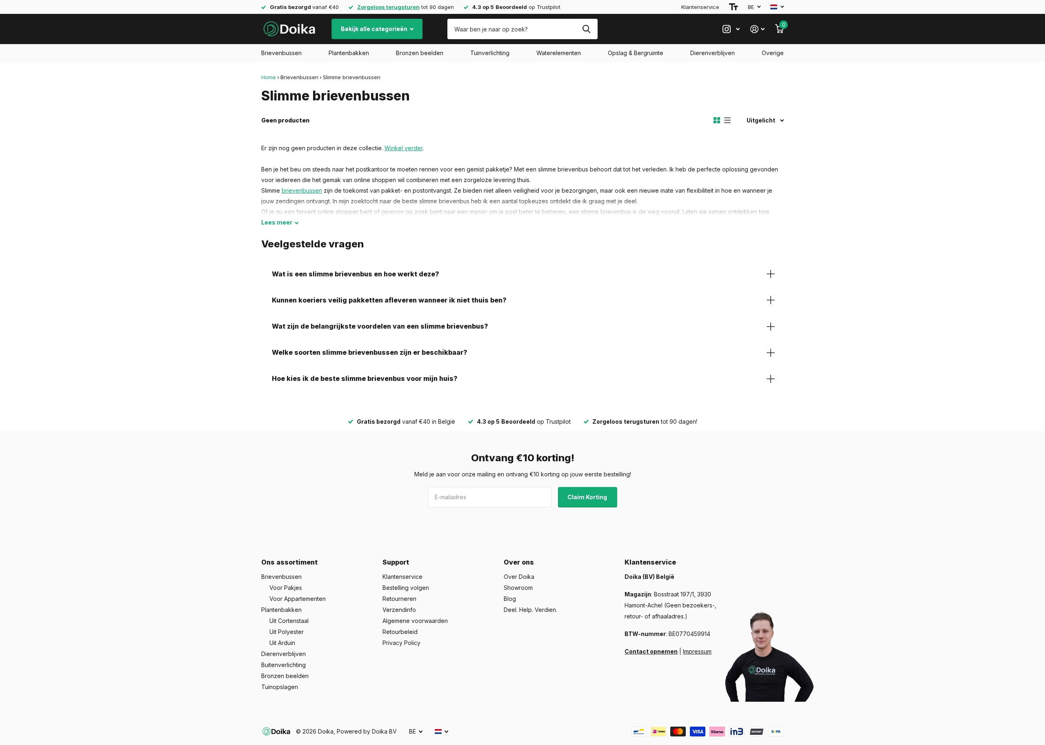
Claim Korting (587, 497)
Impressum (697, 651)
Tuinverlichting (489, 52)
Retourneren (399, 598)
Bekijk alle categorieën (375, 28)
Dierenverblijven (712, 52)
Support (395, 562)
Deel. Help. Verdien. (530, 609)
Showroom (518, 587)
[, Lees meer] (731, 29)
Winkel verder (403, 148)
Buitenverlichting (283, 664)
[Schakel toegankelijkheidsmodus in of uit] (733, 7)
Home (268, 77)
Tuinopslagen (279, 686)
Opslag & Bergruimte (635, 52)
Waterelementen (558, 52)
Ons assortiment (289, 562)
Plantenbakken (349, 52)
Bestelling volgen (405, 587)
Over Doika (519, 576)
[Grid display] (717, 120)
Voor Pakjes (285, 587)
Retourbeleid (400, 631)
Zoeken (586, 29)
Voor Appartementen (297, 598)
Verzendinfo (399, 609)
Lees (276, 222)
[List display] (727, 120)
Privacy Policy (401, 642)
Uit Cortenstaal (289, 620)
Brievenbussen (281, 52)
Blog (510, 598)
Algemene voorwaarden (415, 620)
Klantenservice (700, 7)
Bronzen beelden (419, 52)
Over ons (519, 562)
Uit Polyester (286, 631)
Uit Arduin (282, 642)
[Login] (757, 29)
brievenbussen (302, 190)
